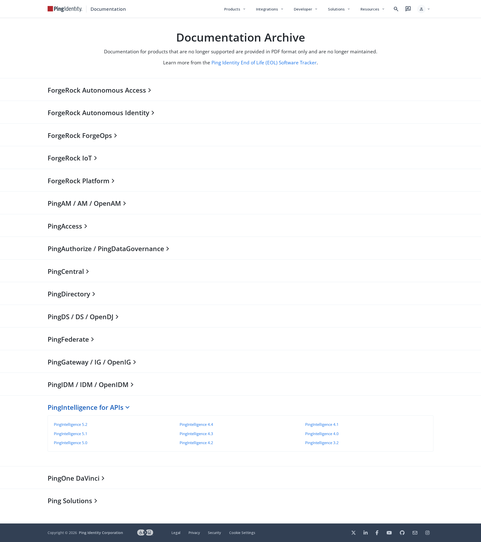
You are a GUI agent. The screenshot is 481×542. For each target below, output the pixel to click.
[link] (65, 9)
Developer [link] (306, 9)
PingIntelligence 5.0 (70, 442)
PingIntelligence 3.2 (322, 442)
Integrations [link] (270, 9)
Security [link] (214, 532)
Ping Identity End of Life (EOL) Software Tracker (264, 62)
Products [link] (235, 9)
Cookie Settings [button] (242, 532)
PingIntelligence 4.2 (196, 442)
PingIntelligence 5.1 (70, 433)
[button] (423, 9)
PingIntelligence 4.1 (322, 424)
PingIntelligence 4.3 (196, 433)
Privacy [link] (194, 532)
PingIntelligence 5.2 (70, 424)
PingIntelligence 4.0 (322, 433)
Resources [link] (372, 9)
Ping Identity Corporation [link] (101, 532)
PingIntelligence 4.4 (196, 424)
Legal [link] (175, 532)
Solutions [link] (339, 9)
